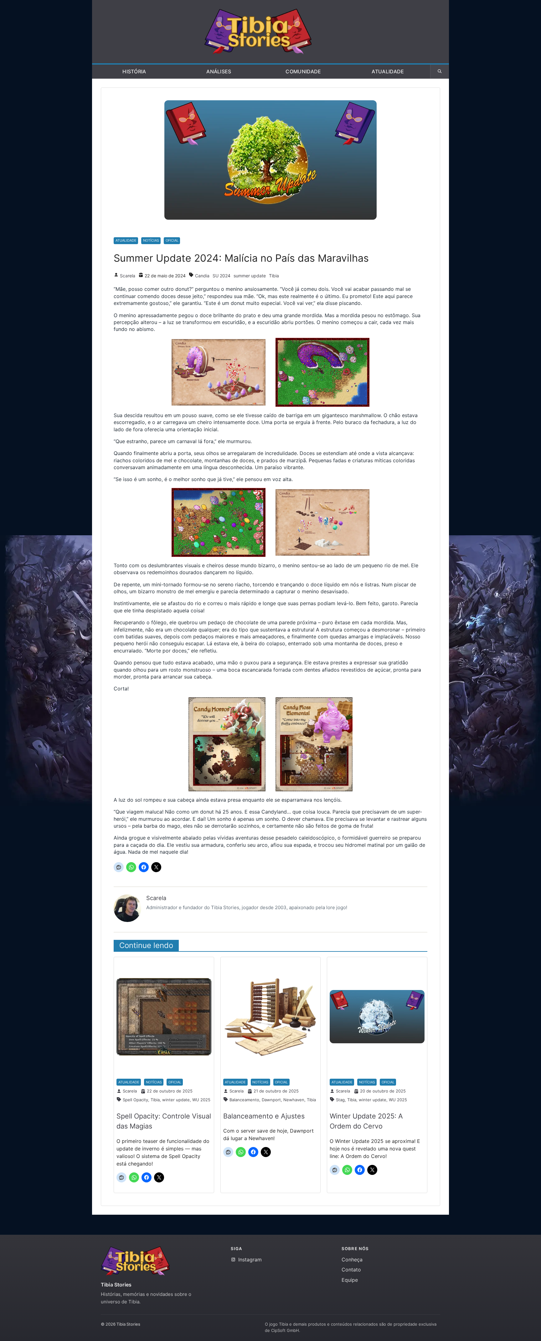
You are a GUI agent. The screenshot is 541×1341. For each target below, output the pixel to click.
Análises (218, 71)
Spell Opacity (135, 1099)
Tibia (274, 275)
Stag (340, 1099)
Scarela (127, 275)
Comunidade (303, 71)
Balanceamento (244, 1099)
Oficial (172, 240)
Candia (202, 275)
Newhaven (293, 1099)
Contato (351, 1269)
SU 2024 (221, 275)
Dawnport (271, 1099)
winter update (176, 1099)
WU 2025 (201, 1099)
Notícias (151, 240)
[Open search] (439, 71)
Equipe (350, 1280)
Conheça (352, 1259)
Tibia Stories (116, 1284)
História (134, 71)
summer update (250, 275)
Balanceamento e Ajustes (264, 1116)
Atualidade (388, 71)
